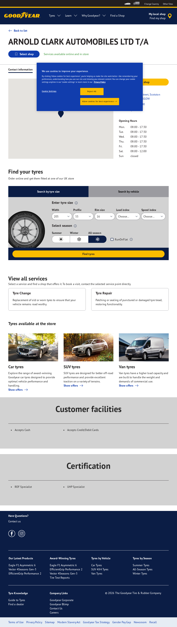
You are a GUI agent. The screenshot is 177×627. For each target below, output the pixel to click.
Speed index (148, 210)
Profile (77, 210)
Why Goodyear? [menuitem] (91, 15)
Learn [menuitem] (68, 15)
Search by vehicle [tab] (128, 191)
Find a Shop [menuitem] (117, 15)
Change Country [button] (151, 4)
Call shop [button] (144, 82)
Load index (122, 210)
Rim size (100, 210)
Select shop (27, 54)
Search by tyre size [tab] (48, 191)
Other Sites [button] (168, 4)
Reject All (91, 91)
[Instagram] (21, 533)
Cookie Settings (49, 91)
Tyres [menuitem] (52, 15)
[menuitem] (127, 3)
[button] (76, 203)
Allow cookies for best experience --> (99, 101)
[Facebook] (11, 533)
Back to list (20, 30)
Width (55, 210)
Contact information (20, 69)
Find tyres (88, 254)
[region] (90, 87)
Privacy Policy (99, 82)
